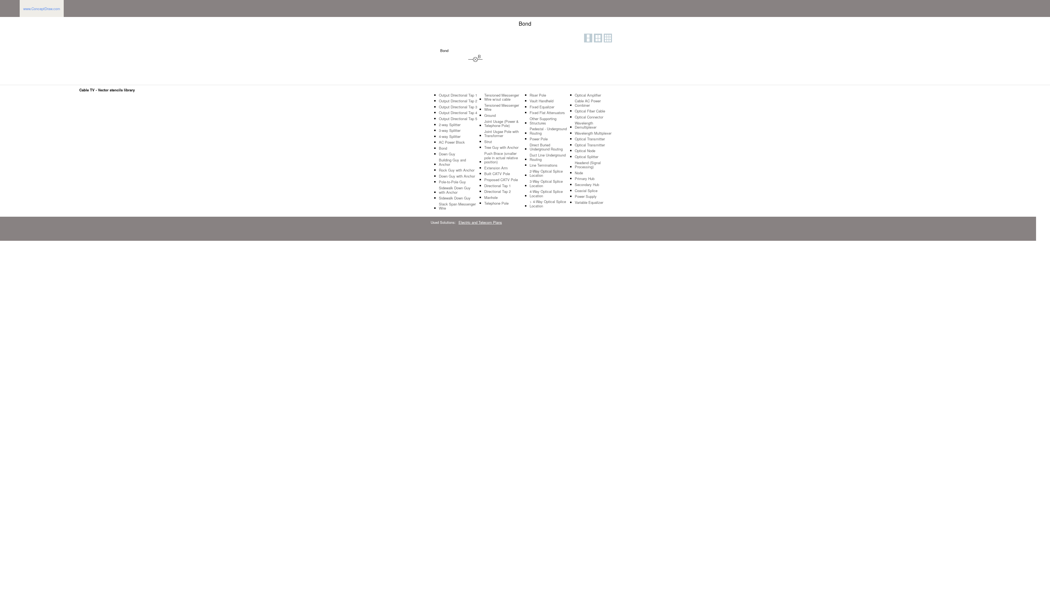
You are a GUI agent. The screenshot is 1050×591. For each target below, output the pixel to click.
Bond (443, 148)
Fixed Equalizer (542, 107)
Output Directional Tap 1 (458, 95)
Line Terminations (544, 165)
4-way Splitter (449, 136)
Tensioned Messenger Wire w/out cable (501, 97)
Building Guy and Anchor (452, 162)
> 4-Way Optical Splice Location (548, 203)
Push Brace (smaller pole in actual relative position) (501, 157)
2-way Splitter (449, 125)
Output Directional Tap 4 (458, 113)
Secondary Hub (587, 184)
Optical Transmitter (590, 139)
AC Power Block (452, 142)
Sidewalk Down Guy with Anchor (455, 190)
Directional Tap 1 (497, 186)
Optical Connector (589, 117)
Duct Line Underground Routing (548, 157)
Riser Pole (538, 95)
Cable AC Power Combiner (588, 103)
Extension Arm (496, 168)
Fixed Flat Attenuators (547, 113)
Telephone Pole (496, 203)
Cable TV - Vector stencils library (107, 89)
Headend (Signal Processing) (588, 165)
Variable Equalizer (589, 202)
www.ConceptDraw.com (41, 8)
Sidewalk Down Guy (455, 198)
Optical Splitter (586, 157)
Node (579, 173)
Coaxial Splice (586, 191)
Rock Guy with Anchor (456, 170)
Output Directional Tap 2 (458, 101)
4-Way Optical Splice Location (546, 193)
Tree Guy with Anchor (501, 147)
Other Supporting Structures (543, 121)
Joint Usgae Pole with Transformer (501, 133)
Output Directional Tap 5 (458, 119)
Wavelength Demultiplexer (585, 125)
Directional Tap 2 (497, 191)
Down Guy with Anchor (457, 176)
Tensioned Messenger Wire (501, 107)
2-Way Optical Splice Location (546, 173)
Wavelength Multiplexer (593, 133)
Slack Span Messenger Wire (457, 206)
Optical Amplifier (588, 95)
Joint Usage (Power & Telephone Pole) (501, 123)
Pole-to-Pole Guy (452, 182)
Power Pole (539, 139)
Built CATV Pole (497, 174)
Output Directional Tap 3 (458, 107)
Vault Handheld (541, 101)
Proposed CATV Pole (501, 180)
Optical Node (585, 151)
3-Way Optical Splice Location (546, 183)
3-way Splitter (449, 130)
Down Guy (447, 154)
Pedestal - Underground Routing (548, 131)
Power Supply (586, 196)
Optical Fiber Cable (590, 111)
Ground (490, 115)
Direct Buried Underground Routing (546, 147)
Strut (488, 142)
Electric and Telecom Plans (480, 222)
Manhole (491, 197)
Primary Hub (584, 178)
